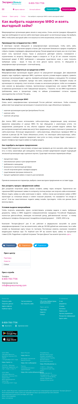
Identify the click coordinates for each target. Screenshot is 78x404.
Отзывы (61, 306)
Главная (4, 16)
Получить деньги (68, 9)
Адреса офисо (20, 9)
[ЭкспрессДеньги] (11, 3)
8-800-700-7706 (36, 3)
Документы (62, 304)
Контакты (62, 308)
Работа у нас (63, 311)
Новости (7, 261)
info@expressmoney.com (14, 285)
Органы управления (66, 313)
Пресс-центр (14, 16)
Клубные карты (7, 308)
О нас (61, 301)
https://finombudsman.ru (48, 364)
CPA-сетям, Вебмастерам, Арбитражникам (48, 302)
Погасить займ (52, 9)
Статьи (23, 16)
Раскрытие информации (67, 316)
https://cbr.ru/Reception (28, 363)
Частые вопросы (26, 301)
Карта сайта (63, 318)
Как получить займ (27, 304)
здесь (69, 234)
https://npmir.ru (7, 362)
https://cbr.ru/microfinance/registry (29, 372)
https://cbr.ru (25, 355)
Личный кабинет (35, 9)
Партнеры (7, 258)
